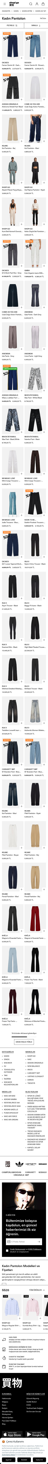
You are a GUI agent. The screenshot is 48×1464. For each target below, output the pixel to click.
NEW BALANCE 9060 (12, 1106)
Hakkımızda (6, 1398)
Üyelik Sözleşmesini (17, 1249)
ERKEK (6, 1059)
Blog (3, 1424)
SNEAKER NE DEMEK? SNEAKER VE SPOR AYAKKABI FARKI (36, 1141)
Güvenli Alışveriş (32, 1398)
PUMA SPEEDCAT (11, 1113)
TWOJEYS (31, 1083)
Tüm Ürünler (35, 1290)
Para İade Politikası (9, 1421)
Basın (4, 1405)
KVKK (28, 1405)
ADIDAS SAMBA (10, 1099)
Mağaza (5, 1402)
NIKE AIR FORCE (10, 1116)
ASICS (29, 1070)
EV (5, 1066)
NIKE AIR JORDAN (11, 1120)
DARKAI (30, 1080)
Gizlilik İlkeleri (31, 1402)
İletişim (4, 1408)
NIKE (29, 1059)
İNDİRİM (7, 1079)
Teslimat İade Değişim (34, 1408)
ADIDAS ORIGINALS (35, 1063)
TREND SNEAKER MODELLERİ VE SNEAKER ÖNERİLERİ (36, 1133)
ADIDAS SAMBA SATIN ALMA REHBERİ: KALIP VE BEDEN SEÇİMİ (36, 1117)
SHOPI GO (31, 1056)
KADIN (6, 1056)
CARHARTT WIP (33, 1073)
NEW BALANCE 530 (12, 1103)
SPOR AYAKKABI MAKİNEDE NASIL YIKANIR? (34, 1125)
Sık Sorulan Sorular (33, 1412)
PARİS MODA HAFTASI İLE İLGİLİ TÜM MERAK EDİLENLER (36, 1109)
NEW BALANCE (33, 1066)
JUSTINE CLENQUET (35, 1076)
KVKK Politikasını (34, 1249)
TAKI (6, 1075)
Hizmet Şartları (7, 1418)
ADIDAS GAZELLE (11, 1110)
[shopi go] (14, 4)
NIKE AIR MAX (9, 1096)
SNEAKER (8, 1063)
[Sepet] (43, 4)
